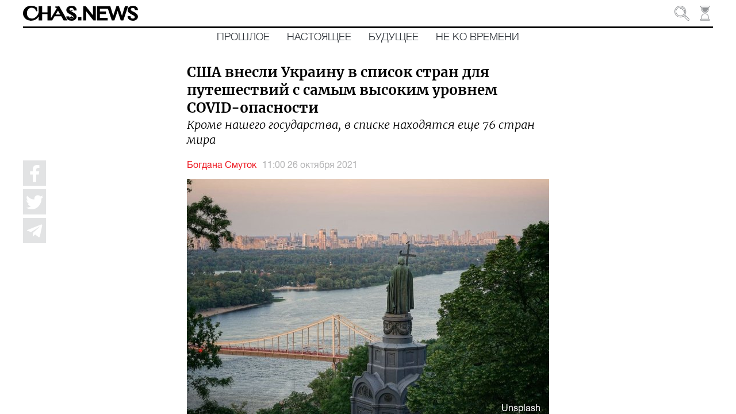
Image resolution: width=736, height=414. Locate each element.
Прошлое (243, 37)
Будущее (394, 37)
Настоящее (319, 37)
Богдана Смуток (221, 166)
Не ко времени (477, 37)
